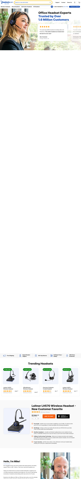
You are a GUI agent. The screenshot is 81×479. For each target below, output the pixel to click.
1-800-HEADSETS (61, 6)
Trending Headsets (40, 363)
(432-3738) (65, 6)
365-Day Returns (42, 355)
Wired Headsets (16, 6)
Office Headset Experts (54, 16)
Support (57, 2)
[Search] (50, 2)
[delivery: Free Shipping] (5, 356)
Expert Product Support (26, 355)
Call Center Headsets (26, 6)
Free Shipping (10, 355)
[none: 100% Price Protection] (67, 356)
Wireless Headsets (5, 6)
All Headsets (36, 6)
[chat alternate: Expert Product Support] (20, 356)
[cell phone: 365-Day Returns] (36, 356)
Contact (63, 2)
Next (57, 43)
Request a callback (75, 6)
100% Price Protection (72, 355)
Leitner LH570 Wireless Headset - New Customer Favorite (54, 407)
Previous (60, 43)
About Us (69, 2)
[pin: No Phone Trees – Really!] (51, 356)
